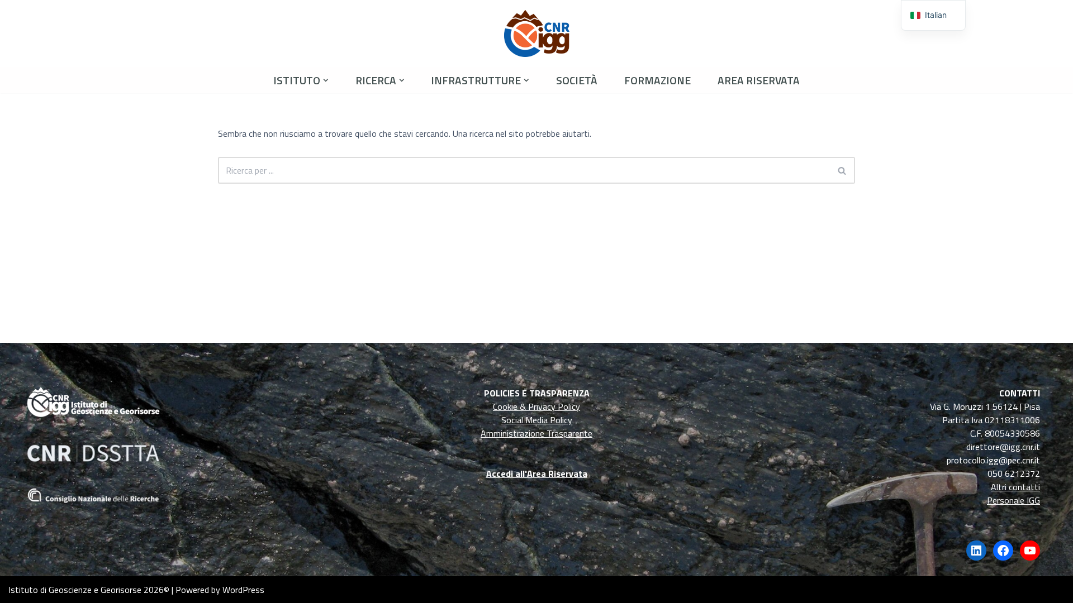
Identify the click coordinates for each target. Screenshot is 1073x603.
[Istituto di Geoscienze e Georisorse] (536, 33)
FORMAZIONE (657, 80)
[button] (326, 80)
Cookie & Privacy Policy (536, 406)
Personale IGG (1013, 500)
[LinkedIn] (976, 550)
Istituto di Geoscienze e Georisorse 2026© (88, 589)
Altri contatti (1015, 487)
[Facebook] (1003, 550)
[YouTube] (1030, 550)
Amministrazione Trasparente (536, 433)
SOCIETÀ (576, 80)
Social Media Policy (536, 420)
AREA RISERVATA (759, 80)
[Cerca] (842, 170)
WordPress (243, 589)
